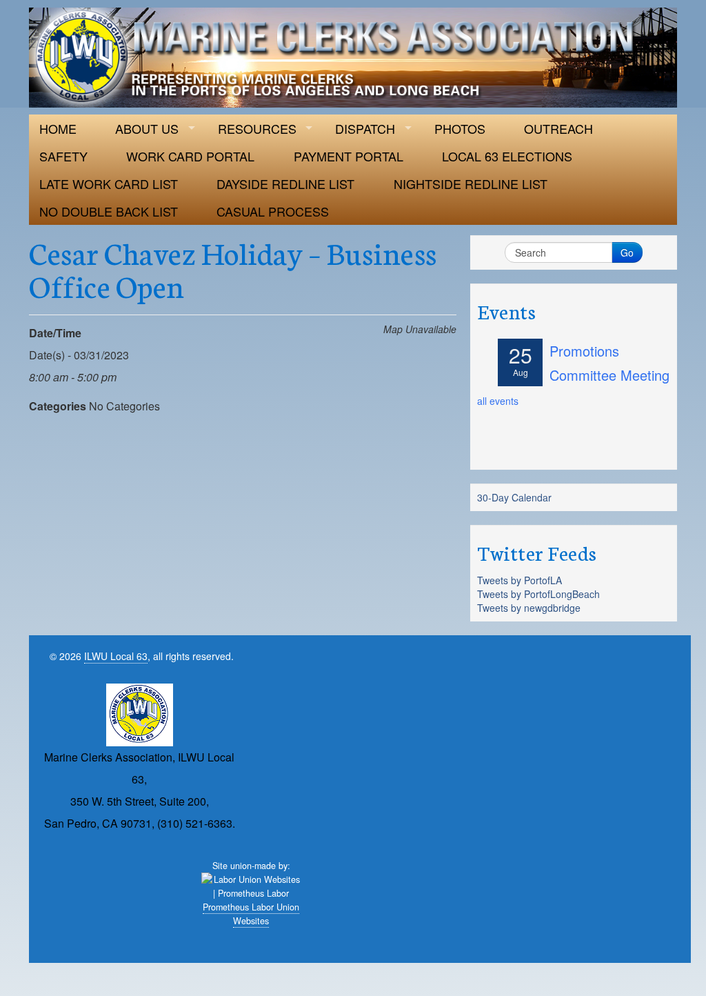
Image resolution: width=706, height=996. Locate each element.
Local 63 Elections (507, 156)
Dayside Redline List (285, 183)
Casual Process (272, 211)
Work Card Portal (190, 156)
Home (58, 128)
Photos (459, 128)
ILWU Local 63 (116, 656)
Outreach (558, 128)
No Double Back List (108, 211)
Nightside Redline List (470, 183)
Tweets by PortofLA (519, 580)
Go (627, 252)
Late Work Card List (108, 183)
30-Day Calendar (514, 497)
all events (497, 401)
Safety (63, 156)
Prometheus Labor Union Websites (251, 914)
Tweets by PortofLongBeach (538, 594)
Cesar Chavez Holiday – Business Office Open (233, 268)
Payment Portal (348, 156)
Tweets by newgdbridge (529, 608)
